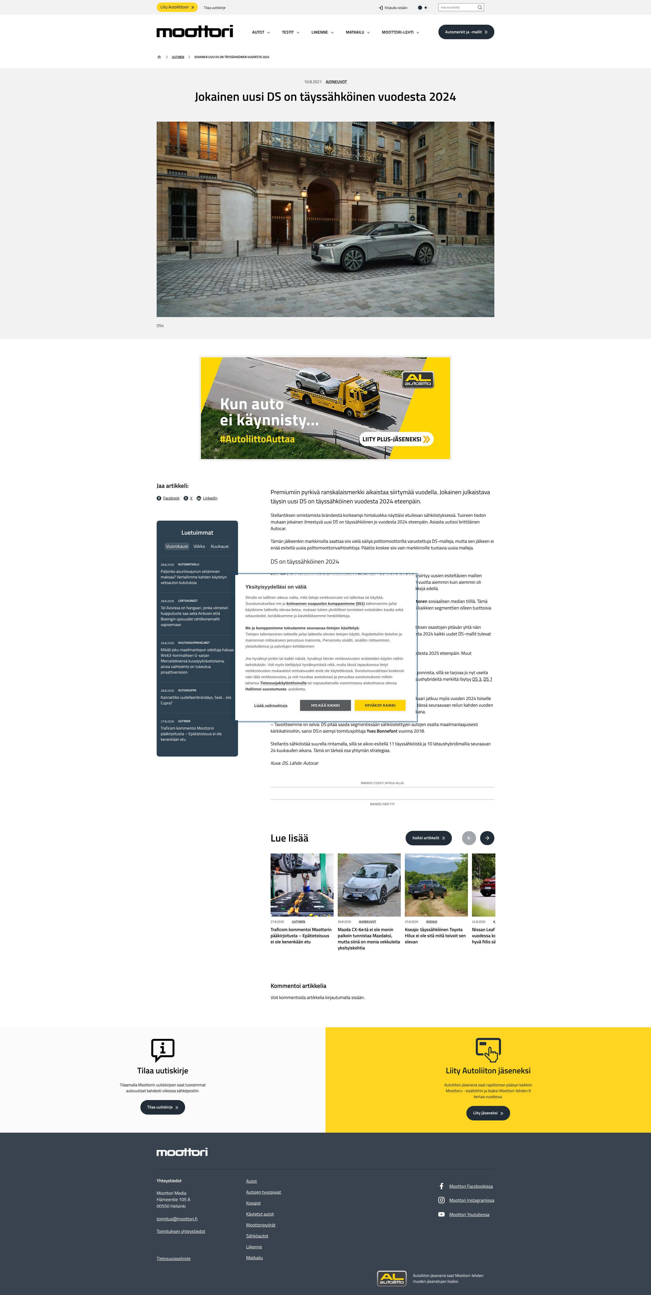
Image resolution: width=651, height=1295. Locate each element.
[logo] (195, 35)
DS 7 (487, 679)
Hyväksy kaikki (380, 705)
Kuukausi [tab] (220, 546)
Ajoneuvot (336, 82)
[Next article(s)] (487, 838)
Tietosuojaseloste (174, 1258)
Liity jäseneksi (485, 1113)
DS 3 (476, 679)
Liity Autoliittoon (174, 7)
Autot (251, 1181)
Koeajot (253, 1203)
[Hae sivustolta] (480, 7)
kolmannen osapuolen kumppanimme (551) (326, 603)
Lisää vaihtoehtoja (271, 705)
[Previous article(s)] (469, 838)
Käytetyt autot (260, 1214)
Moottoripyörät (260, 1224)
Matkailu (254, 1257)
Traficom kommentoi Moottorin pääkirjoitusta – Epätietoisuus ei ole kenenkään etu (191, 734)
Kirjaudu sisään (396, 7)
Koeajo (431, 921)
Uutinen (178, 56)
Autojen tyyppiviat (263, 1192)
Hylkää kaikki (325, 705)
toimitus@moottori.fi (177, 1219)
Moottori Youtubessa (469, 1214)
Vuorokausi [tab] (177, 546)
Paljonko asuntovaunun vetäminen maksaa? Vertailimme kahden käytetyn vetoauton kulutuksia (194, 577)
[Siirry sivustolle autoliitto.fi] (392, 1279)
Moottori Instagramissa (471, 1200)
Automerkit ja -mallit (463, 32)
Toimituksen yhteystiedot (181, 1231)
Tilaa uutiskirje (215, 7)
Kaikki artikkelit (425, 838)
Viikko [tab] (199, 546)
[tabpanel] (197, 651)
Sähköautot (257, 1235)
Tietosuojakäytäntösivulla (283, 683)
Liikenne (254, 1246)
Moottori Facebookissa (471, 1186)
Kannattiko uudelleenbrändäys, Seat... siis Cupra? (196, 700)
